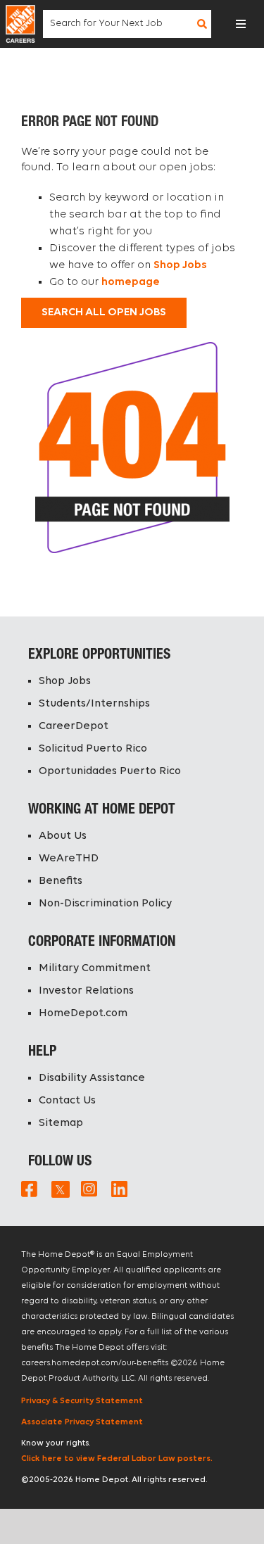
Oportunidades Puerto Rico (110, 771)
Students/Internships (94, 703)
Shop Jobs (180, 265)
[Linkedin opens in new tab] (119, 1188)
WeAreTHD (69, 858)
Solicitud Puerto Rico (93, 748)
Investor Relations (86, 990)
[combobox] (118, 24)
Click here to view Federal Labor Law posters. (117, 1459)
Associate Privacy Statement (82, 1422)
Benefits (60, 881)
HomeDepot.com (83, 1013)
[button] (240, 24)
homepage (130, 282)
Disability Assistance (92, 1078)
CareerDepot (73, 726)
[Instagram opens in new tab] (89, 1188)
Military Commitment (95, 968)
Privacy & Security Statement (82, 1401)
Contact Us (67, 1100)
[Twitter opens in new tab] (59, 1188)
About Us (63, 836)
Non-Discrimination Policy (105, 903)
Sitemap (61, 1123)
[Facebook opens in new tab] (29, 1188)
